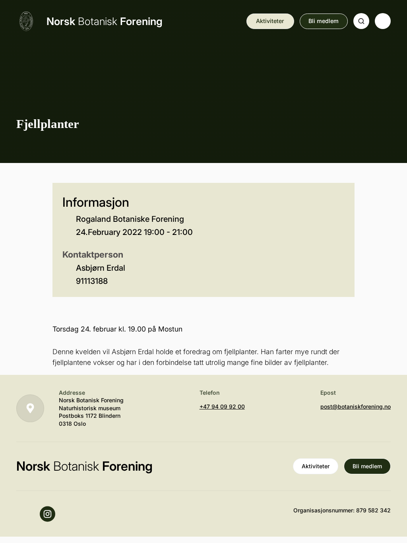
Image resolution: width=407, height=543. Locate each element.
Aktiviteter (270, 20)
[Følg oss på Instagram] (48, 514)
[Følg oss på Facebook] (71, 514)
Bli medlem (323, 20)
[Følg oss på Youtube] (24, 514)
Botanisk (105, 21)
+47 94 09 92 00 (222, 406)
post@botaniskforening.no (355, 406)
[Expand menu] (383, 21)
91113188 (92, 281)
